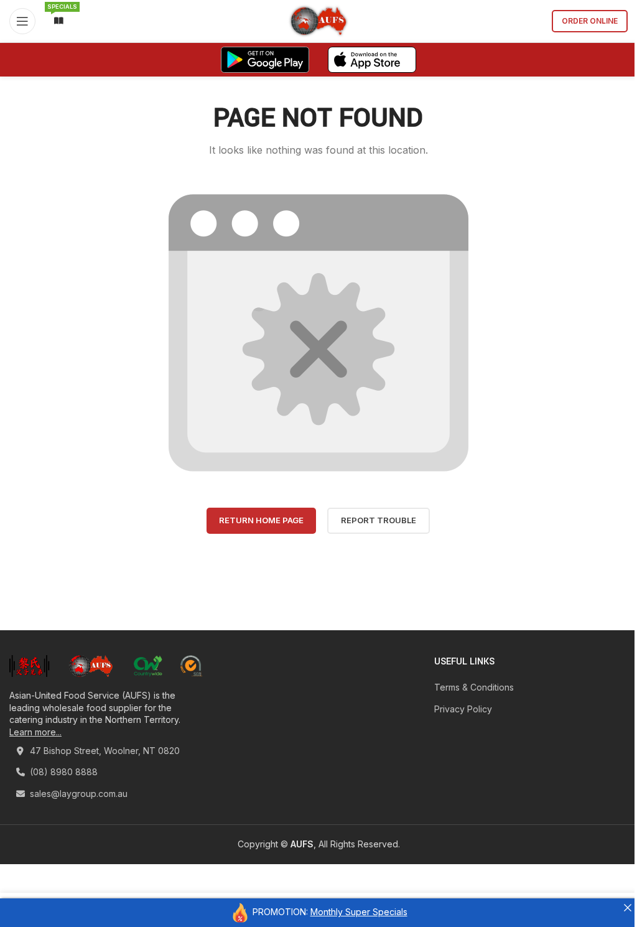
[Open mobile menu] (22, 21)
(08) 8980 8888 (62, 771)
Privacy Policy (463, 709)
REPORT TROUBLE (378, 520)
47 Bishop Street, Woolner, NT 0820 (103, 750)
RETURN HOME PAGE (261, 520)
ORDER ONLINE (590, 21)
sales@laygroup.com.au (77, 793)
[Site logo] (319, 20)
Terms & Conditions (474, 687)
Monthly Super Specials (358, 911)
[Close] (627, 907)
